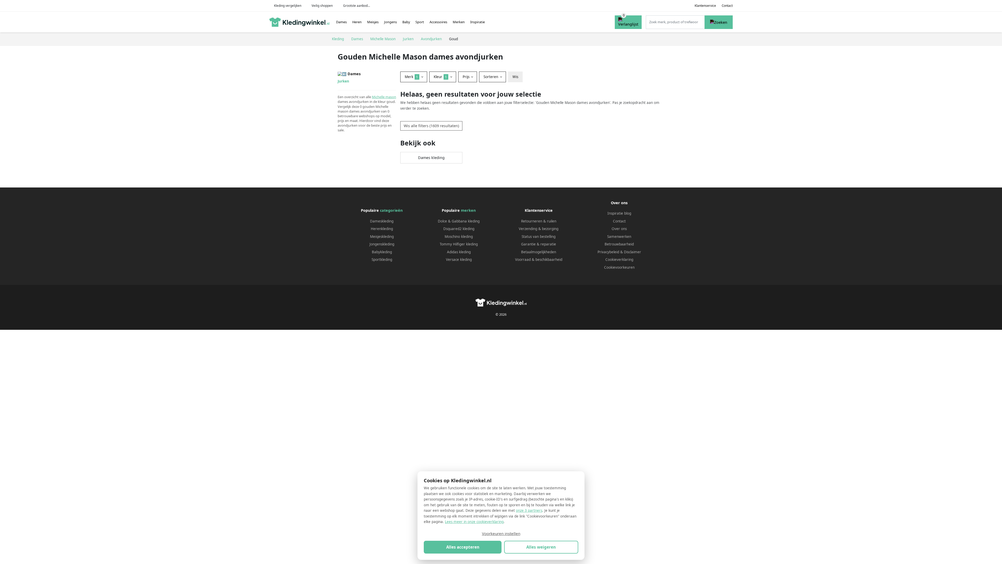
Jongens (390, 22)
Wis (515, 76)
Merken (459, 22)
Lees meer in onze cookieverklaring (474, 521)
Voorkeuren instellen (501, 533)
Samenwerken (619, 236)
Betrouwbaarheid (619, 244)
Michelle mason (384, 97)
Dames (341, 22)
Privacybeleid (608, 252)
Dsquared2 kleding (458, 228)
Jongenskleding (381, 244)
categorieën (391, 210)
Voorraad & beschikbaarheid (538, 259)
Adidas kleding (459, 252)
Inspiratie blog (619, 213)
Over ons (619, 228)
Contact (727, 6)
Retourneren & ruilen (538, 221)
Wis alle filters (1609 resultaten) (431, 125)
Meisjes (373, 22)
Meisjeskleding (382, 236)
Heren (357, 22)
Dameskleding (381, 221)
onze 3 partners (529, 510)
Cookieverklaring (619, 259)
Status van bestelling (539, 236)
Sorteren (491, 76)
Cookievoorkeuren (619, 267)
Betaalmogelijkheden (538, 252)
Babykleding (382, 252)
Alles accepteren (462, 547)
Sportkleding (382, 259)
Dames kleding (431, 157)
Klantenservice (705, 6)
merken (468, 210)
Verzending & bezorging (538, 228)
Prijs (466, 76)
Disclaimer (632, 252)
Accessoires (438, 22)
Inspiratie (477, 22)
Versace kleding (459, 259)
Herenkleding (382, 228)
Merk (411, 76)
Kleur (440, 76)
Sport (419, 22)
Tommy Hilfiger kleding (459, 244)
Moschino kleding (459, 236)
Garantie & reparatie (538, 244)
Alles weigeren (541, 547)
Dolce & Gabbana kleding (459, 221)
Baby (406, 22)
